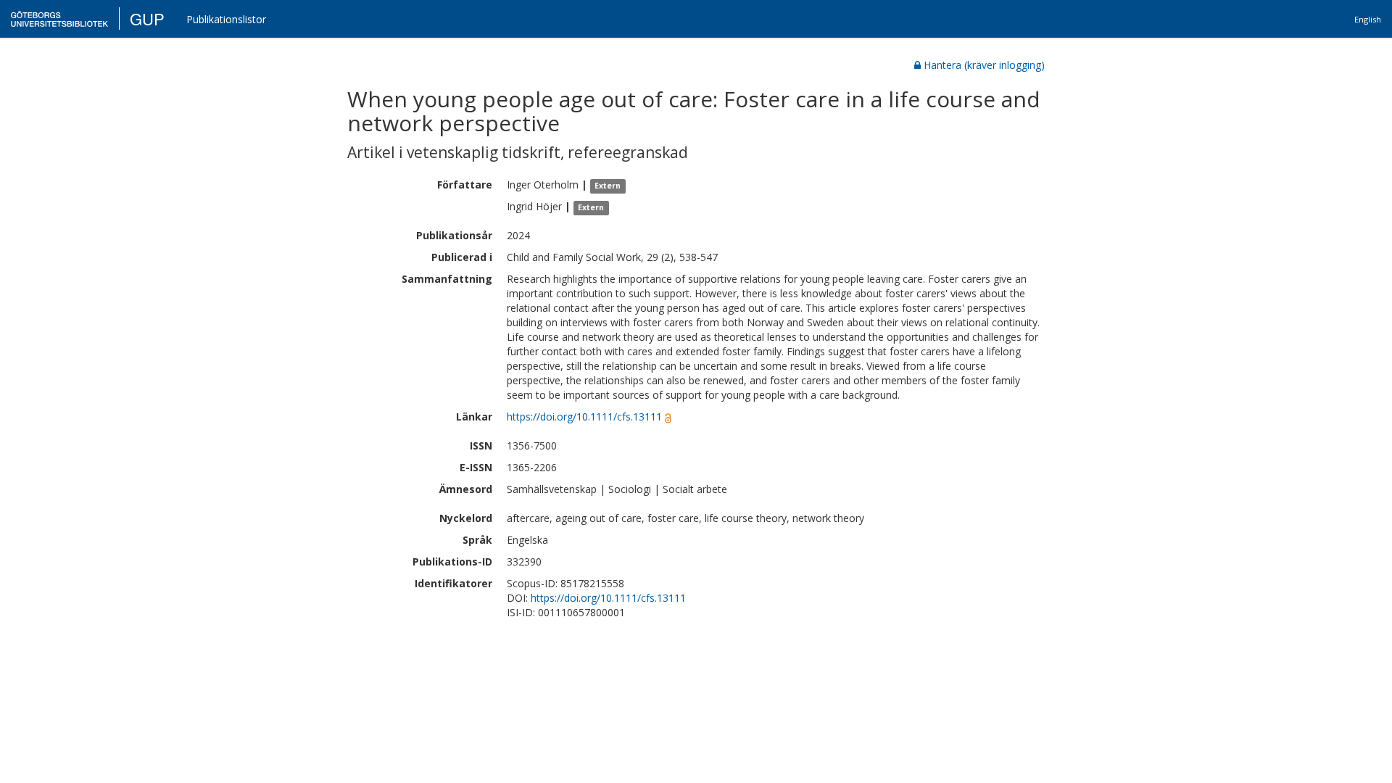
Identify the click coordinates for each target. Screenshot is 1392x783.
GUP (147, 18)
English (1367, 19)
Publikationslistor (226, 19)
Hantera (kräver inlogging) (984, 65)
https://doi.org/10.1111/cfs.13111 (584, 416)
